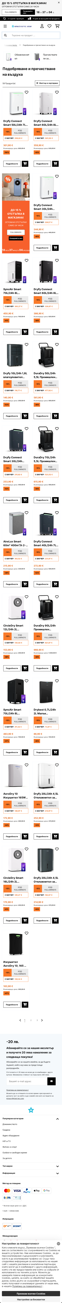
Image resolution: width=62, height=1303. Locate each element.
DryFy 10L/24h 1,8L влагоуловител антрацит (15, 375)
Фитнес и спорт (10, 1147)
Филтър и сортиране (48, 83)
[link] (16, 103)
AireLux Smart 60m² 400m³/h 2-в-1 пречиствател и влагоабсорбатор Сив (15, 543)
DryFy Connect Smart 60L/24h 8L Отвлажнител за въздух (45, 123)
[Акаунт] (42, 26)
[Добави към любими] (26, 92)
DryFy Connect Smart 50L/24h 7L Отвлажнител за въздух (14, 123)
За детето (7, 1158)
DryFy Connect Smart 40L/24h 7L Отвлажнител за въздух (45, 543)
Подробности (12, 164)
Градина (6, 1130)
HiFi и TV (7, 1141)
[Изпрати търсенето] (5, 35)
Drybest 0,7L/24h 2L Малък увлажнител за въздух (45, 711)
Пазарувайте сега (27, 12)
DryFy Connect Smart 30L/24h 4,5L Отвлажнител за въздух (46, 207)
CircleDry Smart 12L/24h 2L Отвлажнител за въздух (13, 627)
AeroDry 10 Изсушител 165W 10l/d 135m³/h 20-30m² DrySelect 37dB (14, 795)
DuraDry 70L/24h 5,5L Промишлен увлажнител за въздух (44, 459)
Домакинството (10, 45)
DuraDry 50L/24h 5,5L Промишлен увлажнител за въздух (44, 375)
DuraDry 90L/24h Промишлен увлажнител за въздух (45, 627)
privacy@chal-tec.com (15, 1098)
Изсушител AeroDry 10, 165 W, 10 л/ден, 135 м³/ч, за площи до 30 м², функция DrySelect (15, 964)
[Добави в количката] (25, 164)
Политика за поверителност (17, 1090)
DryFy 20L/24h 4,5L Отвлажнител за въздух (46, 795)
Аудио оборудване (11, 1135)
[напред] (42, 1020)
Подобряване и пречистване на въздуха (39, 45)
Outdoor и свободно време (15, 1152)
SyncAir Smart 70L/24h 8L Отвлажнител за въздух (13, 291)
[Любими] (49, 26)
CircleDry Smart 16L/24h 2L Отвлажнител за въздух (13, 879)
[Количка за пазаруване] (57, 26)
